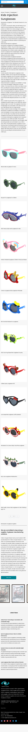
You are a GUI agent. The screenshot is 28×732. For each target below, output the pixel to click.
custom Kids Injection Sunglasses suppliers (12, 549)
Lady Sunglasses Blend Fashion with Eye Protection (12, 662)
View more (8, 577)
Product (7, 12)
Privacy (2, 704)
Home (2, 12)
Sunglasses (13, 12)
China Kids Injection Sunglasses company (16, 547)
